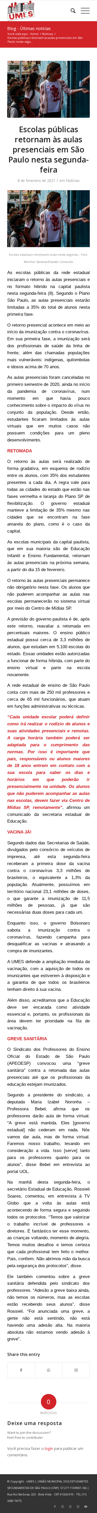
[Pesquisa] (70, 10)
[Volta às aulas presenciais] (48, 89)
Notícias (73, 180)
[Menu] (83, 10)
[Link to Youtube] (86, 1506)
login (49, 1448)
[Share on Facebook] (21, 1370)
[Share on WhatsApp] (48, 1370)
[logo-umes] (40, 10)
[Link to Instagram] (75, 1370)
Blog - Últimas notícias (29, 28)
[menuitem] (70, 10)
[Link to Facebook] (55, 1506)
